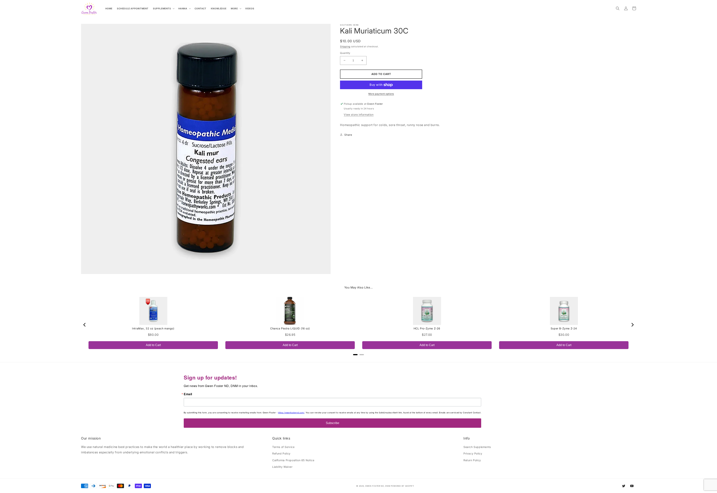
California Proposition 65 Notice (293, 460)
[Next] (632, 324)
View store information (358, 114)
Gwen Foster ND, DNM (377, 486)
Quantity (345, 52)
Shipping (345, 46)
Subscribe (332, 423)
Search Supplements (477, 447)
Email (188, 394)
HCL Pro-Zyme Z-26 (427, 328)
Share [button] (348, 134)
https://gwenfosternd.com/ (291, 412)
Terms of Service (283, 447)
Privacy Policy (472, 453)
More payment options (381, 93)
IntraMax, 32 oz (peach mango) (153, 328)
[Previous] (85, 324)
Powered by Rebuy (358, 359)
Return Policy (472, 460)
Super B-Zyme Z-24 (564, 328)
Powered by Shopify (402, 486)
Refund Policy (281, 453)
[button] (163, 8)
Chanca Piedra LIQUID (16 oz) (290, 328)
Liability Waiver (282, 466)
